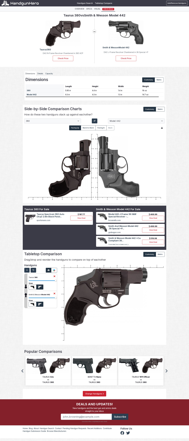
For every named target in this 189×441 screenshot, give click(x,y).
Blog (31, 428)
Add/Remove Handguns (176, 3)
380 (28, 90)
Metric (159, 80)
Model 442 (32, 94)
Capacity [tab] (49, 73)
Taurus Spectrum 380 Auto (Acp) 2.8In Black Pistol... (50, 215)
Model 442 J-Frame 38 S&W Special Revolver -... (122, 215)
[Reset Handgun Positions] (33, 270)
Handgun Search (85, 3)
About (36, 428)
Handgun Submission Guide (34, 431)
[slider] (56, 281)
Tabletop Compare (103, 3)
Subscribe (120, 416)
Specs (89, 9)
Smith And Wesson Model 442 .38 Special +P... (123, 227)
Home (25, 428)
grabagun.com (114, 232)
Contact (58, 428)
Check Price (63, 58)
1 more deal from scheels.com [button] (117, 244)
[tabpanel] (94, 87)
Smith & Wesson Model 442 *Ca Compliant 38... (124, 239)
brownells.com (114, 220)
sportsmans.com (43, 220)
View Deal (81, 218)
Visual (97, 9)
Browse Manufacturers (56, 431)
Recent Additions (94, 428)
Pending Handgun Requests (74, 428)
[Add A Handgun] (27, 270)
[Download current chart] (162, 127)
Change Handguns (94, 394)
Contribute (107, 428)
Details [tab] (40, 73)
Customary (148, 80)
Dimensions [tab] (30, 73)
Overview (79, 9)
